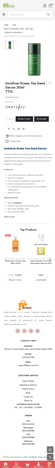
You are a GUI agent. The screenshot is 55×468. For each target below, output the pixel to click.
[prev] (46, 83)
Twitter (14, 129)
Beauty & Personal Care (23, 259)
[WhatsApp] (37, 331)
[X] (24, 331)
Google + (24, 129)
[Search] (48, 14)
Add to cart (25, 119)
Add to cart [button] (17, 280)
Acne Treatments (9, 259)
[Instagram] (31, 331)
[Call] (50, 457)
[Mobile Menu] (4, 14)
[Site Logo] (9, 6)
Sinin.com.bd (28, 424)
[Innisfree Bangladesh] (15, 107)
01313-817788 (28, 430)
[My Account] (45, 5)
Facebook (9, 129)
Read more (42, 280)
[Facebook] (17, 331)
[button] (50, 259)
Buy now (43, 119)
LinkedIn (19, 129)
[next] (50, 83)
